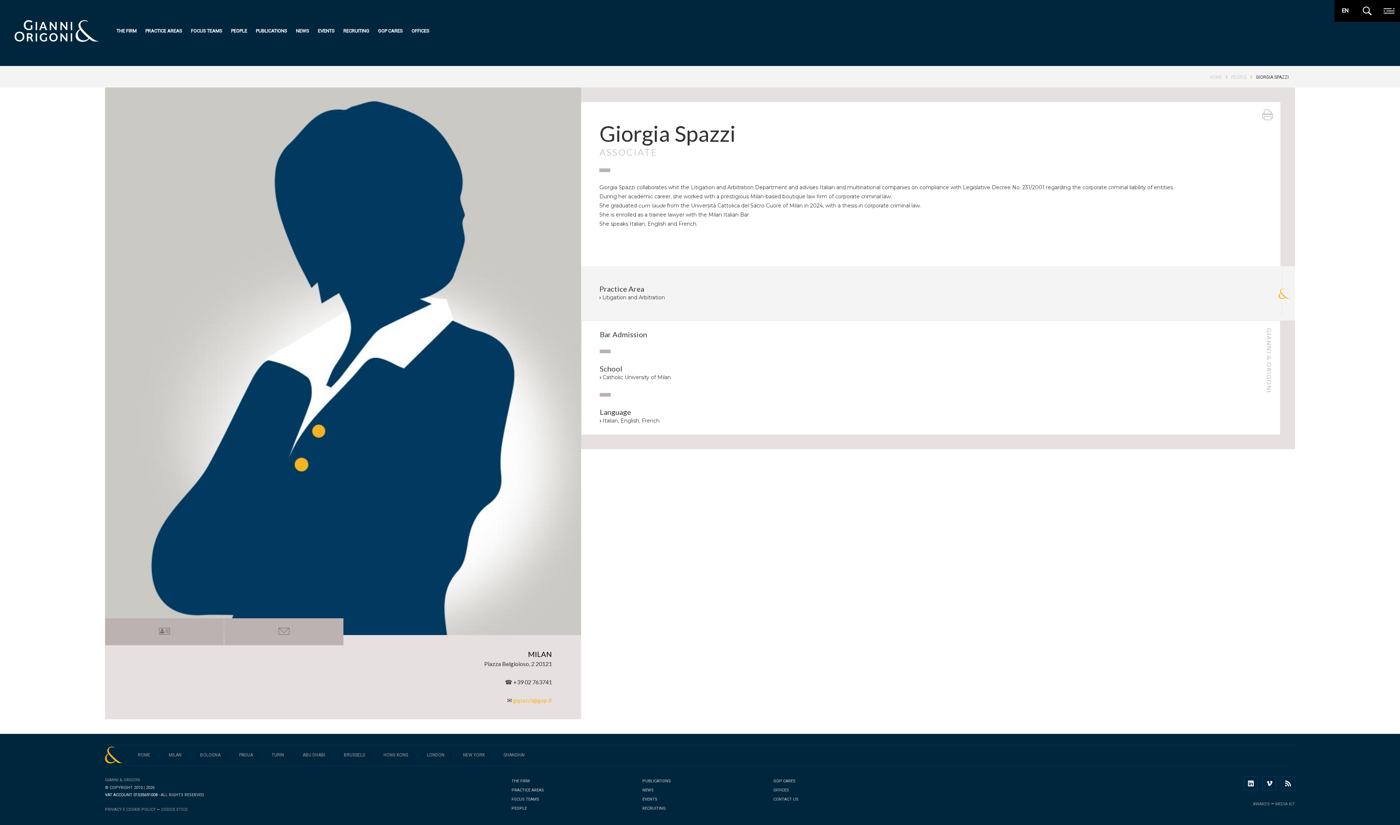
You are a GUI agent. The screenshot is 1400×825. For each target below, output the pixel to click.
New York (474, 755)
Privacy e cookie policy (130, 809)
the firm (521, 781)
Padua (246, 755)
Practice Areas (163, 31)
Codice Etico (174, 809)
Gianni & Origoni (122, 780)
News (302, 31)
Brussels (354, 755)
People (239, 31)
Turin (278, 755)
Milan (175, 755)
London (435, 755)
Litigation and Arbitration (633, 297)
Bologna (210, 755)
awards (1261, 804)
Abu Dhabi (314, 755)
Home (1216, 77)
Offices (420, 31)
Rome (144, 755)
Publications (271, 31)
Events (326, 31)
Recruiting (356, 31)
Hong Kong (396, 755)
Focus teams (206, 31)
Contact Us (785, 799)
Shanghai (514, 755)
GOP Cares (390, 31)
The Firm (127, 31)
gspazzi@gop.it (532, 700)
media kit (1285, 804)
